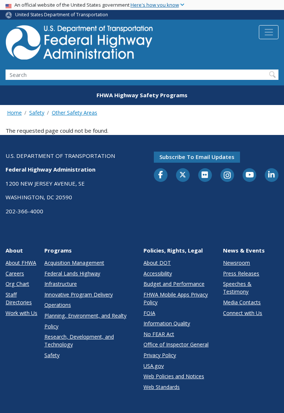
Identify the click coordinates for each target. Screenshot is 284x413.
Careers (15, 273)
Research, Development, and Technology (79, 340)
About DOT (157, 262)
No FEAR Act (158, 334)
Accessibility (157, 273)
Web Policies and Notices (173, 376)
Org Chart (17, 283)
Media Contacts (242, 302)
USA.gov (153, 365)
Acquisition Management (74, 262)
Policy (51, 326)
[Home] (79, 44)
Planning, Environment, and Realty (85, 315)
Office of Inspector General (176, 344)
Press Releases (241, 273)
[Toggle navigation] (268, 32)
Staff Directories (19, 298)
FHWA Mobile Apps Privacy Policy (175, 298)
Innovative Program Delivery (78, 294)
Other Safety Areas (74, 112)
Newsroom (236, 262)
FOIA (149, 312)
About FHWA (21, 262)
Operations (57, 304)
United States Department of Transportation (61, 14)
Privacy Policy (159, 355)
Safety (36, 112)
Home (14, 112)
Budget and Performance (173, 283)
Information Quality (166, 323)
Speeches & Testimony (237, 287)
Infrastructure (60, 283)
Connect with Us (242, 312)
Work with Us (21, 312)
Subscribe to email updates (196, 156)
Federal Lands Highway (72, 273)
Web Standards (161, 386)
